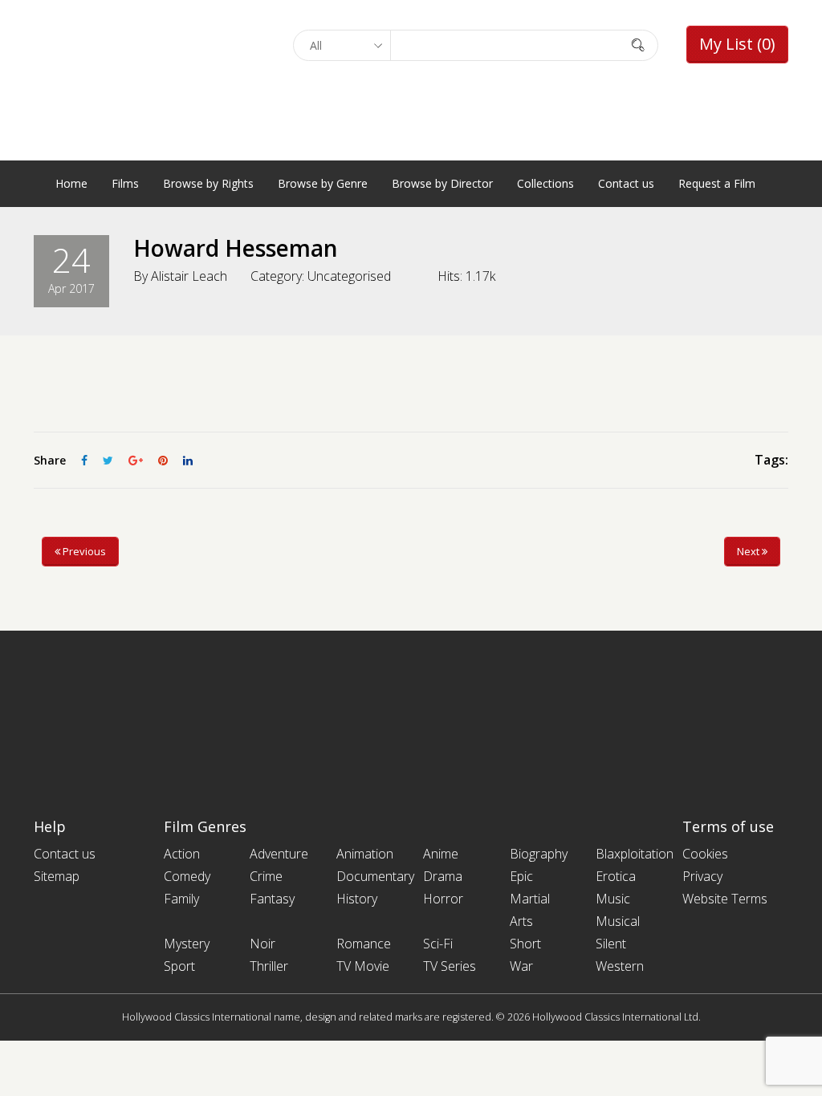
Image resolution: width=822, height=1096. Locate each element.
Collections (545, 183)
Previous (83, 551)
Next (749, 551)
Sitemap (56, 876)
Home (71, 183)
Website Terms (724, 898)
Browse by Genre (323, 183)
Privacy (702, 876)
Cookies (705, 854)
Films (125, 183)
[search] (638, 44)
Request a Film (716, 183)
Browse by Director (442, 183)
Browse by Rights (208, 183)
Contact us (626, 183)
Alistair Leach (189, 276)
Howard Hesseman (235, 248)
